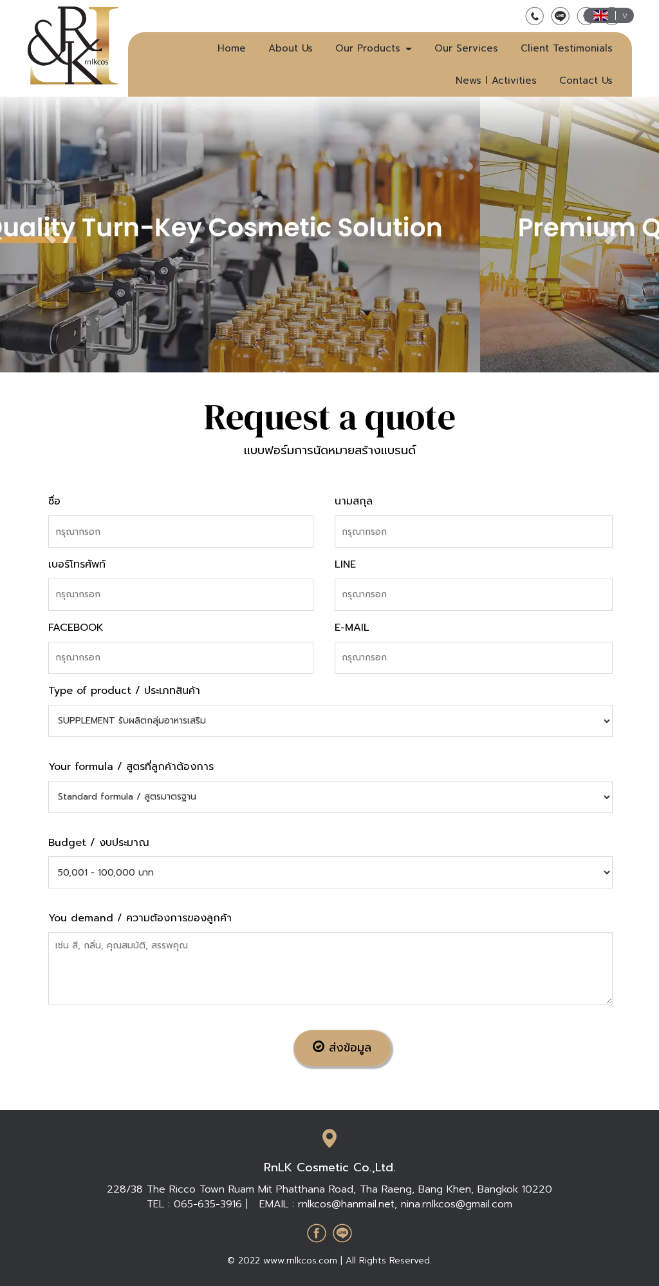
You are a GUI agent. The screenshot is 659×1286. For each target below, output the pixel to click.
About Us (290, 48)
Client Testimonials (567, 48)
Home (232, 48)
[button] (609, 234)
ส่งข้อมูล (347, 1048)
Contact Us (586, 80)
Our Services (466, 48)
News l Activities (496, 80)
